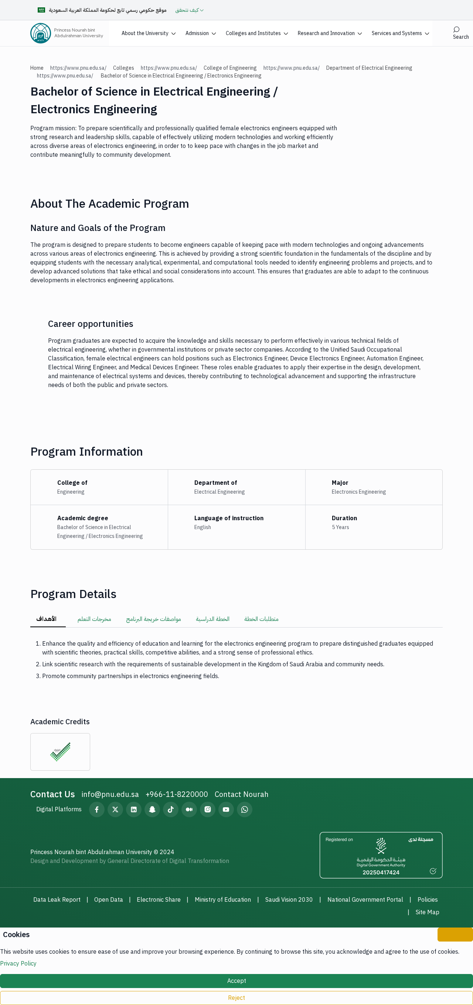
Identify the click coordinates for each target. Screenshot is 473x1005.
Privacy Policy (18, 963)
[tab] (48, 620)
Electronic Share (159, 899)
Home (37, 68)
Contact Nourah (242, 794)
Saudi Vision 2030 (289, 899)
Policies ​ (428, 899)
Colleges (123, 68)
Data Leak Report (57, 899)
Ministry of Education (223, 899)
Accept (236, 981)
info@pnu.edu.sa (110, 794)
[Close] (455, 935)
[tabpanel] (236, 660)
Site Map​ (427, 912)
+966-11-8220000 (177, 794)
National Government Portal (365, 899)
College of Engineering (230, 68)
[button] (149, 33)
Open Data (108, 899)
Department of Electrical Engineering (369, 68)
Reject (236, 998)
